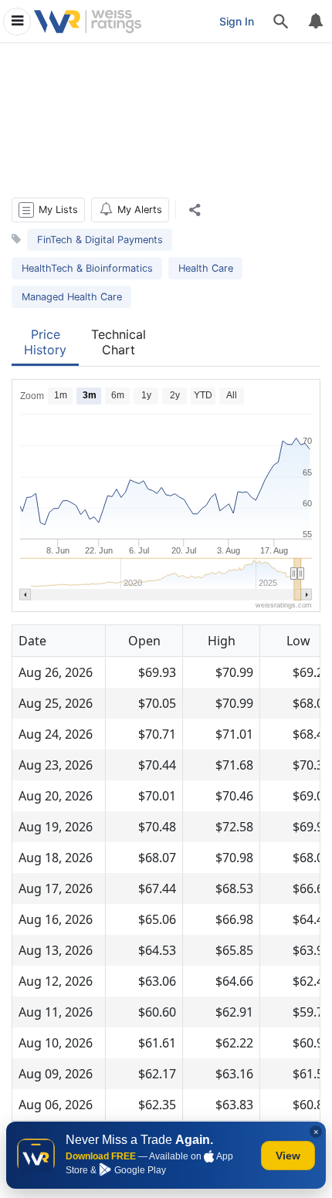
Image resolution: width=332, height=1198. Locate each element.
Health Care (205, 268)
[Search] (281, 22)
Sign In (236, 21)
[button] (48, 210)
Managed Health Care (72, 297)
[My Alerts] (315, 22)
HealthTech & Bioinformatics (87, 268)
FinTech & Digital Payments (100, 239)
